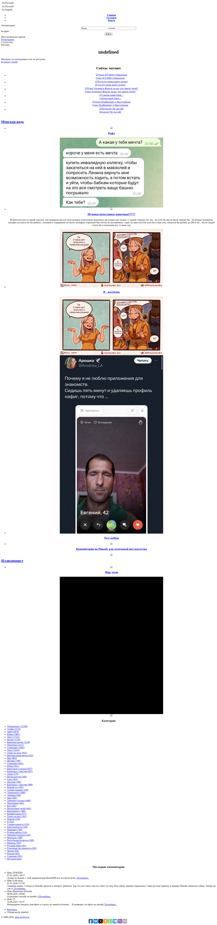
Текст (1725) (13, 737)
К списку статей (9, 62)
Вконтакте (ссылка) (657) (19, 768)
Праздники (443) (15, 803)
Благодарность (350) (17, 827)
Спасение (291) (14, 856)
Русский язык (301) (16, 845)
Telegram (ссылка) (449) (19, 800)
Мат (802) (12, 758)
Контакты (12, 909)
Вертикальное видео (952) (20, 755)
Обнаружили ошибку (18, 912)
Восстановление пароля (13, 37)
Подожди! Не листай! (110, 112)
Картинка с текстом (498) (20, 784)
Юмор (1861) (13, 734)
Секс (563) (12, 779)
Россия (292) (13, 853)
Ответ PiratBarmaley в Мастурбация (110, 105)
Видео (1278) (13, 739)
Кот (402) (11, 806)
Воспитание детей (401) (19, 808)
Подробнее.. (82, 878)
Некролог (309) (14, 837)
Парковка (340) (14, 829)
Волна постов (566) (17, 776)
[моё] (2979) (13, 731)
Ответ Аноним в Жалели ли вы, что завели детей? (110, 91)
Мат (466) (12, 798)
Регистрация (7, 39)
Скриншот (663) (15, 763)
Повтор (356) (13, 819)
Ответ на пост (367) (17, 816)
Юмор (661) (13, 766)
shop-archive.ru (22, 917)
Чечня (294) (13, 851)
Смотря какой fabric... (110, 98)
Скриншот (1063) (16, 747)
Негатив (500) (14, 782)
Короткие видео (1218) (18, 742)
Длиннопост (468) (16, 792)
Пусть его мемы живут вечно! (110, 85)
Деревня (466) (14, 795)
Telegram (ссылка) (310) (19, 835)
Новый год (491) (15, 787)
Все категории (14, 859)
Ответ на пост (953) (17, 753)
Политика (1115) (15, 745)
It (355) (10, 821)
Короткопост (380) (16, 811)
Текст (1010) (13, 750)
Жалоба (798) (13, 761)
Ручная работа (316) (17, 832)
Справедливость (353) (18, 824)
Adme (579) (12, 774)
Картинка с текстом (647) (20, 771)
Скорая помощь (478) (17, 790)
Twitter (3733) (14, 729)
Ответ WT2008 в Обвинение (110, 78)
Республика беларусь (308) (20, 840)
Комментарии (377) (17, 814)
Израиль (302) (14, 843)
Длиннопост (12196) (17, 726)
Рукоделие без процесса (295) (22, 848)
